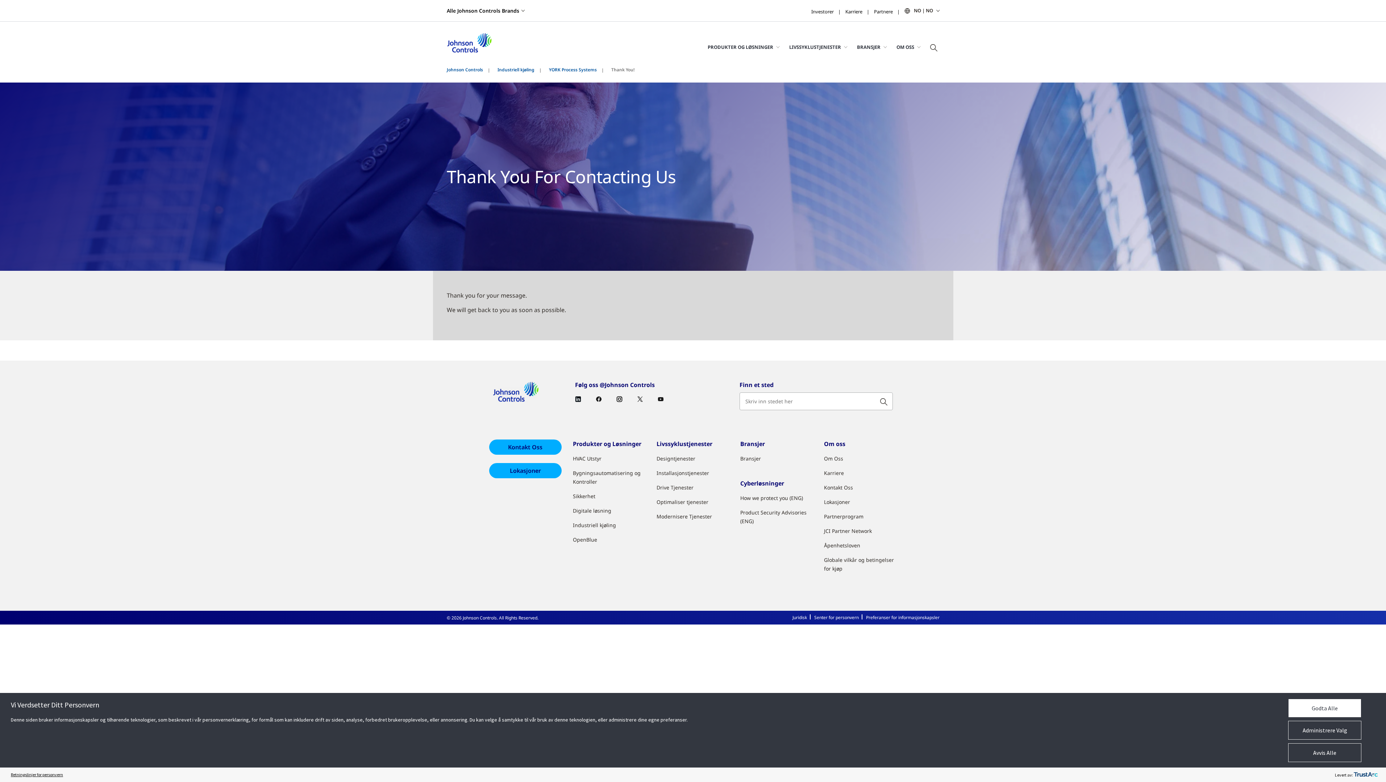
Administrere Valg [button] (1325, 730)
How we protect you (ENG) (771, 498)
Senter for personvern (836, 617)
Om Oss (833, 458)
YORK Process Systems (573, 70)
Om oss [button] (905, 47)
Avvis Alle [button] (1324, 752)
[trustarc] (1365, 775)
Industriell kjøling (516, 70)
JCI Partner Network (848, 530)
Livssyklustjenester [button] (815, 47)
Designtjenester (676, 458)
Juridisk (799, 617)
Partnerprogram (843, 516)
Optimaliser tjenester (682, 502)
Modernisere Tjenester (684, 516)
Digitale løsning (592, 510)
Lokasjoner (525, 471)
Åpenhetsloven (842, 545)
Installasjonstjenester (683, 473)
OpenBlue (585, 539)
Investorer (822, 11)
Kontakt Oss (525, 447)
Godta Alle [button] (1325, 708)
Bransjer (750, 458)
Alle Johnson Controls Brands (483, 10)
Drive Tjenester (675, 487)
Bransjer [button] (869, 47)
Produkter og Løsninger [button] (740, 47)
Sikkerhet (584, 496)
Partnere (883, 11)
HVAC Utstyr (587, 458)
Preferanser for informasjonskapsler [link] (903, 617)
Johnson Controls (465, 70)
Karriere (853, 11)
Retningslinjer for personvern (37, 774)
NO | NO (923, 10)
